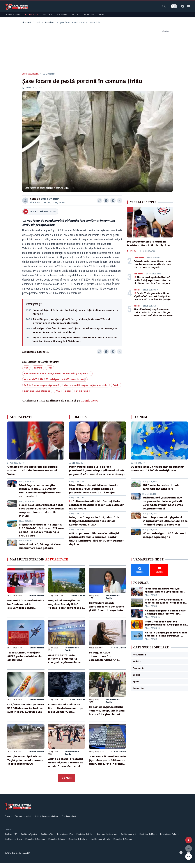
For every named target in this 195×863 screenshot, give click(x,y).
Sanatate (138, 274)
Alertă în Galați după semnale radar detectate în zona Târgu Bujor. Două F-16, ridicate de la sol (153, 312)
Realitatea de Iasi (128, 834)
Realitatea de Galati (84, 834)
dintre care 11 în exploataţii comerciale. (86, 385)
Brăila (116, 385)
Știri (38, 22)
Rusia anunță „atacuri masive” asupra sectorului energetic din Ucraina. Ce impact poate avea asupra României (162, 503)
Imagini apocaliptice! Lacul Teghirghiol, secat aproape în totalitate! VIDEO (25, 760)
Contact (8, 816)
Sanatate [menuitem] (89, 14)
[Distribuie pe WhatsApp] (113, 200)
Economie (132, 251)
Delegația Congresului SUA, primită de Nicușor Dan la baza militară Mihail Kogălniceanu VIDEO (94, 521)
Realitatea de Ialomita (100, 839)
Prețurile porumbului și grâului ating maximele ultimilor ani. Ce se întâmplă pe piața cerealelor (165, 521)
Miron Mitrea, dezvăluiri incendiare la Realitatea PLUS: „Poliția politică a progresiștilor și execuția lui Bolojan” (93, 488)
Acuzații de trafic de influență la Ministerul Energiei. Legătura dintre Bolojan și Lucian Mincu (64, 660)
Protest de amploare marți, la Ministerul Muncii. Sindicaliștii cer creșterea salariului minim (149, 245)
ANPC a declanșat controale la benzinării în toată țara (162, 487)
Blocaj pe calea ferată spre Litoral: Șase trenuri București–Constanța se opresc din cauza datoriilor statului (75, 330)
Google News (89, 400)
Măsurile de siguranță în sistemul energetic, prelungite (164, 535)
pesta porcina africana (37, 390)
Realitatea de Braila (113, 596)
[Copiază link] (99, 200)
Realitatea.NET (11, 834)
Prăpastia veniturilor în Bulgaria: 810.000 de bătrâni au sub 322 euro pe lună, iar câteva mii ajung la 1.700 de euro (74, 339)
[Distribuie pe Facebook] (106, 200)
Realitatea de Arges (13, 839)
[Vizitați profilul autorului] (25, 200)
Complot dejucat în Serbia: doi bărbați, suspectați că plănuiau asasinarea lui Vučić (75, 311)
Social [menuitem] (75, 14)
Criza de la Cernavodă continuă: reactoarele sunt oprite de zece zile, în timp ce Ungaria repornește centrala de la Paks (152, 266)
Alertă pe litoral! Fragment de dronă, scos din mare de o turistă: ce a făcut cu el (65, 762)
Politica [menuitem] (47, 14)
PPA (58, 390)
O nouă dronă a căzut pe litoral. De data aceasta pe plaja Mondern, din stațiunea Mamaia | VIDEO (65, 710)
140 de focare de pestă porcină (41, 385)
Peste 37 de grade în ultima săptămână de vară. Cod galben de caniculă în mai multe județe (152, 296)
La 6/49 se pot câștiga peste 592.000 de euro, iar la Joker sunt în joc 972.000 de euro (25, 708)
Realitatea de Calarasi (169, 834)
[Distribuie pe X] (119, 200)
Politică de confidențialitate (46, 816)
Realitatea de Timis (56, 839)
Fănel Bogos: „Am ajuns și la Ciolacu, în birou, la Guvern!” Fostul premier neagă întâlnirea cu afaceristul (71, 321)
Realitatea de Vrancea (122, 839)
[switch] (174, 6)
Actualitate (50, 22)
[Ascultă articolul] (188, 840)
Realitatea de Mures (148, 834)
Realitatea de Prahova (78, 839)
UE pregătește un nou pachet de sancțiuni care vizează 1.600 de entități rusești (158, 468)
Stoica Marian (78, 595)
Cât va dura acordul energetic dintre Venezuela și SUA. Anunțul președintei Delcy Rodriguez (106, 608)
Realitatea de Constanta (107, 834)
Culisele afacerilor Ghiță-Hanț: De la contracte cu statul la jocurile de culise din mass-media (96, 505)
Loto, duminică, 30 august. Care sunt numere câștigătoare (39, 546)
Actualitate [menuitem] (31, 14)
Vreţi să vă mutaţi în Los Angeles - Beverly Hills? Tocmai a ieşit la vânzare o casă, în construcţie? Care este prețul (65, 608)
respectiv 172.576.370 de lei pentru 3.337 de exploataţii (55, 379)
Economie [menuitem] (62, 14)
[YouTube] (188, 6)
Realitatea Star (47, 834)
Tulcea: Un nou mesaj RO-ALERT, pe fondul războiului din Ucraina (24, 656)
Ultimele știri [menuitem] (12, 14)
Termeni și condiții (23, 816)
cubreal (38, 367)
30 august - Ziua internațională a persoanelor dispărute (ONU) (103, 658)
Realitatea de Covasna (35, 839)
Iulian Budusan (36, 595)
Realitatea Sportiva (29, 834)
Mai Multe (67, 777)
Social (137, 290)
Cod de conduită (69, 816)
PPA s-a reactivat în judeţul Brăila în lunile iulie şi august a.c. (57, 373)
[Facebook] (183, 6)
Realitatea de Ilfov (65, 834)
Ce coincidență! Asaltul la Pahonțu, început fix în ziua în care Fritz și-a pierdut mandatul (107, 712)
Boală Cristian (50, 199)
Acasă (28, 22)
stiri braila (82, 390)
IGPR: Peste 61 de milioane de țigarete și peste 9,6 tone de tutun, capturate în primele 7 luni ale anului (107, 762)
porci (68, 390)
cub (26, 367)
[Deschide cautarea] (164, 6)
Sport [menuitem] (102, 14)
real (50, 367)
